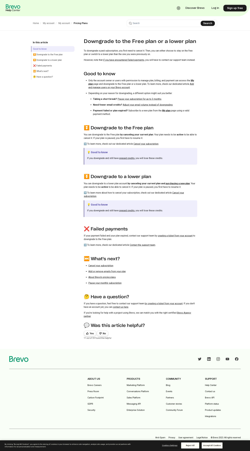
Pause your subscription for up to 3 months (139, 99)
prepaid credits (127, 158)
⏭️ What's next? (41, 71)
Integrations (210, 416)
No (104, 333)
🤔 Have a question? (43, 77)
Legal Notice (202, 437)
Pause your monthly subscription (105, 283)
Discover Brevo (195, 8)
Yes (92, 333)
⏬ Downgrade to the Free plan (48, 54)
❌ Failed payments (42, 65)
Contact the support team (142, 245)
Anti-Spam (160, 437)
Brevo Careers (95, 385)
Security (91, 410)
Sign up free (235, 8)
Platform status (212, 404)
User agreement (185, 437)
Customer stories (174, 404)
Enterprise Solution (136, 410)
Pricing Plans (81, 23)
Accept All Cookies (212, 445)
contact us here (120, 307)
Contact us (210, 391)
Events (169, 391)
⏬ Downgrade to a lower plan (47, 60)
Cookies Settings (169, 445)
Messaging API (134, 404)
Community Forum (174, 410)
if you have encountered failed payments (123, 60)
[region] (125, 445)
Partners (170, 397)
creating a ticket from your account (175, 235)
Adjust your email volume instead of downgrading (148, 104)
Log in (215, 8)
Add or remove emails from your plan (107, 271)
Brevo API (209, 397)
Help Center (211, 385)
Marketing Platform (136, 385)
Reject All (190, 445)
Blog (168, 385)
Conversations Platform (138, 391)
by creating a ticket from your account (164, 303)
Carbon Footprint (96, 397)
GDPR (90, 404)
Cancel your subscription (146, 143)
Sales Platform (133, 397)
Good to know (40, 49)
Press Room (93, 391)
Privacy (172, 437)
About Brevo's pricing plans (102, 277)
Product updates (213, 410)
